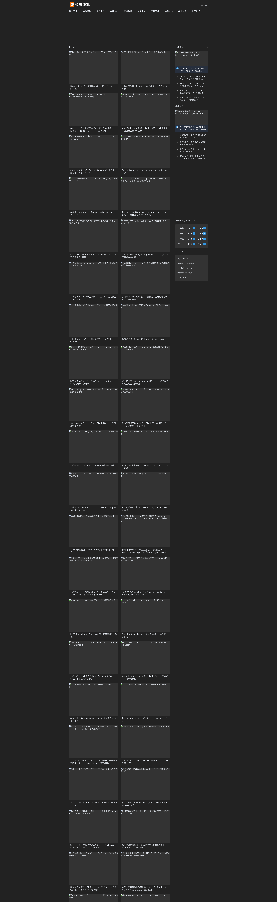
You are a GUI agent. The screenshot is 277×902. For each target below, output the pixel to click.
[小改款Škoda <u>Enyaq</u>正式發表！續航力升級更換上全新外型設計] (93, 278)
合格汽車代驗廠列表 (185, 263)
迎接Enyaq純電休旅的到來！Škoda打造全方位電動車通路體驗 (93, 424)
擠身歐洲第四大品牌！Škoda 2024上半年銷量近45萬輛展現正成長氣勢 (145, 382)
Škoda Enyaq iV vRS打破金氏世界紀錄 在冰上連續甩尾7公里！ (145, 762)
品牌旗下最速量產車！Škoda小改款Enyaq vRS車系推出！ (92, 213)
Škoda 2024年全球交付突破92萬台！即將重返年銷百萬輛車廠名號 (145, 256)
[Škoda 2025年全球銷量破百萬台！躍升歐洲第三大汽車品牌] (93, 67)
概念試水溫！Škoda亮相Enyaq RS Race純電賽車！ (143, 340)
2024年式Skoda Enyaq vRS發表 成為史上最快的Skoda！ (144, 635)
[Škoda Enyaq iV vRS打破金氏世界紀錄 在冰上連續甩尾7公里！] (145, 741)
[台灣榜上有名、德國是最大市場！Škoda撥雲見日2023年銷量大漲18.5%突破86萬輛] (93, 573)
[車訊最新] (207, 47)
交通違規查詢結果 (184, 268)
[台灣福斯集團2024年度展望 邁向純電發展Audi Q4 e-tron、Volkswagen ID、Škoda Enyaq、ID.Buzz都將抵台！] (145, 531)
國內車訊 (73, 11)
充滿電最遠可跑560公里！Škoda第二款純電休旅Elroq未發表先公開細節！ (144, 424)
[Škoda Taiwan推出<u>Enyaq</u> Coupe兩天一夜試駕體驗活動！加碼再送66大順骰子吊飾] (145, 193)
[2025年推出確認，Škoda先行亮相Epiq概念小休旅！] (93, 531)
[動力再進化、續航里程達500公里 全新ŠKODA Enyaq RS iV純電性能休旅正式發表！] (93, 826)
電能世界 (114, 11)
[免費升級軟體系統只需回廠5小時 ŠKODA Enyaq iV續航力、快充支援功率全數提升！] (145, 868)
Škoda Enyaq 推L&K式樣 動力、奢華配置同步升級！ (144, 719)
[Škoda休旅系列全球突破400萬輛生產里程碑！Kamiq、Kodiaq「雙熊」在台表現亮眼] (93, 109)
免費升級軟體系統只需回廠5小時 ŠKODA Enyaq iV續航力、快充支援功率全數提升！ (144, 888)
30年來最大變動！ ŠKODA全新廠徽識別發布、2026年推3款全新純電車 (144, 846)
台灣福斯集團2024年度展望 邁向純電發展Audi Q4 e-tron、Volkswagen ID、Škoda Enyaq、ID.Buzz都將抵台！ (145, 551)
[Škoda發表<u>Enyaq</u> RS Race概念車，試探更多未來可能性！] (145, 151)
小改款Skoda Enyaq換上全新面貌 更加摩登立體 (92, 465)
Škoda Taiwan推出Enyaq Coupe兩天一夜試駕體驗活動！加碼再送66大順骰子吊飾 (145, 213)
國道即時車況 (182, 258)
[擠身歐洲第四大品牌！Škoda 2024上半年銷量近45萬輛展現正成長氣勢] (145, 362)
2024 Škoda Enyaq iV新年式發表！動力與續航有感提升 (93, 635)
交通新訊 (128, 11)
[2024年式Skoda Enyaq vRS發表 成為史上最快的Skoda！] (145, 615)
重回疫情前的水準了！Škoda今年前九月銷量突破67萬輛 (93, 340)
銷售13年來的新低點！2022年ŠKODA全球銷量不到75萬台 (93, 804)
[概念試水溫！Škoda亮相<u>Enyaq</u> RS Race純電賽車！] (145, 320)
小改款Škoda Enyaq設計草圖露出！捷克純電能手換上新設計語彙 (144, 298)
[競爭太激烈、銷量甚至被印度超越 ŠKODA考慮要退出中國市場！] (145, 784)
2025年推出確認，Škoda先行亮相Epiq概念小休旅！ (92, 551)
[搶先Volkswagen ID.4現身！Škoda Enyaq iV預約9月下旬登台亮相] (145, 657)
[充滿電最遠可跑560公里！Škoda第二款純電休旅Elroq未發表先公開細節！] (145, 404)
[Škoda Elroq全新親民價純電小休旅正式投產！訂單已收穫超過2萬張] (93, 235)
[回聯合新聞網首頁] (72, 4)
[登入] (202, 4)
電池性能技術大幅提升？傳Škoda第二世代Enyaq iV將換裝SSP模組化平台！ (144, 593)
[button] (206, 4)
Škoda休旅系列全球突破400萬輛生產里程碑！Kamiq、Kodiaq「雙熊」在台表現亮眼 (91, 129)
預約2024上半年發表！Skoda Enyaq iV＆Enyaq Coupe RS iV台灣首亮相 (92, 677)
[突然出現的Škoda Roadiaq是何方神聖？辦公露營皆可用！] (93, 699)
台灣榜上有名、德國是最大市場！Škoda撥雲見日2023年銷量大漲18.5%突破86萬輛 (93, 593)
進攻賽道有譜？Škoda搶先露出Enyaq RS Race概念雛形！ (144, 508)
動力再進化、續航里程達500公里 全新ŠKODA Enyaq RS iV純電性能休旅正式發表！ (92, 846)
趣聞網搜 (141, 11)
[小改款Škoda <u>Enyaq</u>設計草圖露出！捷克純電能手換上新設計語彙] (145, 278)
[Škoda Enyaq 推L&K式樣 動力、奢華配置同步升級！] (145, 699)
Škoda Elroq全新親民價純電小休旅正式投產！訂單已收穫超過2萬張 (93, 256)
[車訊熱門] (207, 106)
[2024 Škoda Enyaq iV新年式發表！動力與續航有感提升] (93, 615)
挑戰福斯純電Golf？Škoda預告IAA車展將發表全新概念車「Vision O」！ (93, 171)
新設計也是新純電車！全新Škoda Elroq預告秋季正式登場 (145, 466)
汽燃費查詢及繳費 (184, 272)
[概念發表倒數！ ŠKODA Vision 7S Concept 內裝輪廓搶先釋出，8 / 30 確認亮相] (93, 868)
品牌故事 (169, 11)
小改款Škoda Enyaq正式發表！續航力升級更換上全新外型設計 (93, 298)
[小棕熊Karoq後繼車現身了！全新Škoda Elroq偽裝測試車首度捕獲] (93, 488)
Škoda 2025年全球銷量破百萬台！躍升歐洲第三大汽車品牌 (93, 87)
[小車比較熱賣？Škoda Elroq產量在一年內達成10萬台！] (145, 67)
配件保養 (182, 11)
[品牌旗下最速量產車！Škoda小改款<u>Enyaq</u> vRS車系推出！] (93, 193)
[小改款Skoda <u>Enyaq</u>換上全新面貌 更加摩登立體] (93, 446)
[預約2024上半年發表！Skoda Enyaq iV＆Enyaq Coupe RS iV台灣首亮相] (93, 657)
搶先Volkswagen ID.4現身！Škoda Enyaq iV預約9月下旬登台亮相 (145, 677)
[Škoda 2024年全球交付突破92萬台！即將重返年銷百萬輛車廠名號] (145, 235)
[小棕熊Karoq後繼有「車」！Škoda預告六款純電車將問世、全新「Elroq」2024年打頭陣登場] (93, 741)
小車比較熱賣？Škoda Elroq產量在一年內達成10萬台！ (144, 87)
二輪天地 (155, 11)
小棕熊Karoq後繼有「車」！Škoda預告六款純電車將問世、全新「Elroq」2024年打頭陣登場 (93, 762)
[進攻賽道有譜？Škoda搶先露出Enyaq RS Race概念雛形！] (145, 488)
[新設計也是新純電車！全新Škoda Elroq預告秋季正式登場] (145, 446)
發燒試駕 (87, 11)
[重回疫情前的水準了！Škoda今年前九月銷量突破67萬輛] (93, 320)
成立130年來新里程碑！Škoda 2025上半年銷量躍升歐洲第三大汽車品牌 (145, 129)
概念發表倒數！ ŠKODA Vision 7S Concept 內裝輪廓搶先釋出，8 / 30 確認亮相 (93, 888)
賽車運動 (196, 11)
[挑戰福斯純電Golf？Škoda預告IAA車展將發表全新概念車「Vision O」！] (93, 151)
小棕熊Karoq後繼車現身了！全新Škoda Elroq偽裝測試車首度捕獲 (93, 508)
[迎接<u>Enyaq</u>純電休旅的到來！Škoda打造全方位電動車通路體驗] (93, 404)
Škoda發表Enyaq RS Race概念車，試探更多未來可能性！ (144, 171)
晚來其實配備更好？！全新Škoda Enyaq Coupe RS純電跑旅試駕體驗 (92, 382)
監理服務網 (182, 277)
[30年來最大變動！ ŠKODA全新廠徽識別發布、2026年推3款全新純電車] (145, 826)
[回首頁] (82, 4)
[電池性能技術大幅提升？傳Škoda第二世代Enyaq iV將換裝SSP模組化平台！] (145, 573)
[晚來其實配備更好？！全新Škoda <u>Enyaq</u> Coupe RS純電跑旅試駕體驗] (93, 362)
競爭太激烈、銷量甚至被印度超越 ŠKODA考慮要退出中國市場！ (145, 804)
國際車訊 (101, 11)
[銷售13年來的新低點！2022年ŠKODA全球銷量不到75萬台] (93, 784)
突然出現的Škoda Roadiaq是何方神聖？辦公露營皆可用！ (93, 719)
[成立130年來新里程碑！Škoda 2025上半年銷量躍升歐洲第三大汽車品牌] (145, 109)
